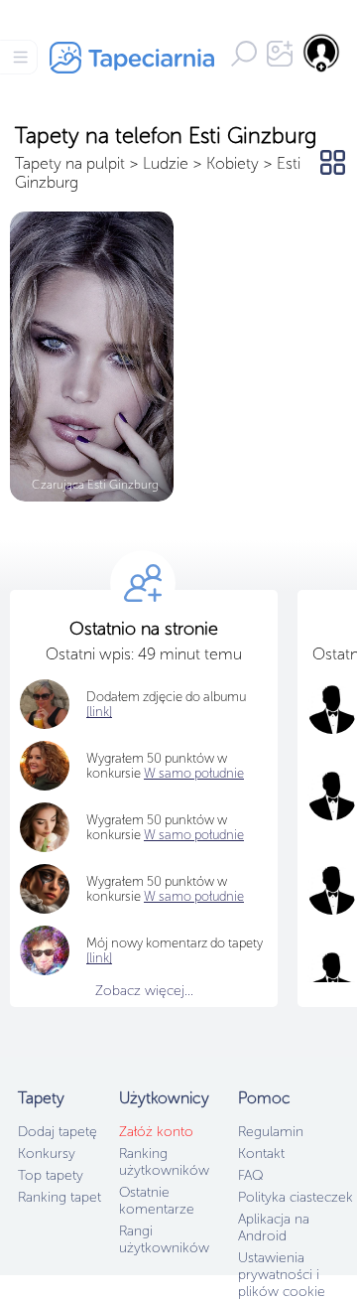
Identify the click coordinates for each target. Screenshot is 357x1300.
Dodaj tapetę (57, 1131)
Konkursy (46, 1153)
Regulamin (270, 1131)
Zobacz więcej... (144, 990)
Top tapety (50, 1175)
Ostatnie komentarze (156, 1201)
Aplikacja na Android (273, 1227)
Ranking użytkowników (164, 1162)
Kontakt (261, 1153)
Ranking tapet (59, 1197)
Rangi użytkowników (164, 1239)
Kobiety (232, 163)
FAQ (250, 1175)
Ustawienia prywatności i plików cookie (281, 1274)
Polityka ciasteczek (295, 1197)
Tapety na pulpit (70, 163)
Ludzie (165, 163)
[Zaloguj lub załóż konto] (322, 52)
